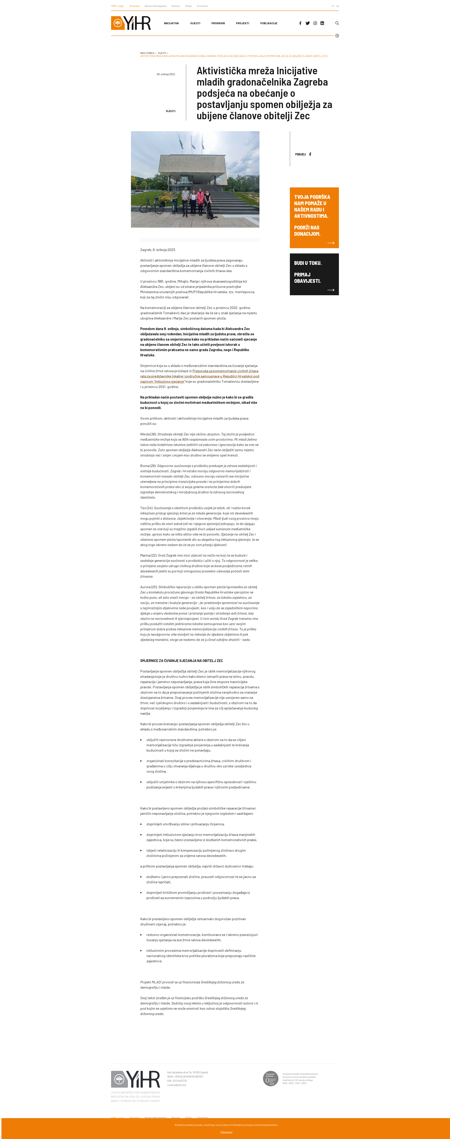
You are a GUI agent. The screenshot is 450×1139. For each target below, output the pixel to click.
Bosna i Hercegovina (155, 5)
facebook (300, 23)
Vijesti (195, 23)
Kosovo (176, 5)
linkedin (322, 23)
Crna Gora (202, 5)
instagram (315, 23)
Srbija (188, 5)
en (337, 5)
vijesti (162, 52)
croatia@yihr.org (176, 1084)
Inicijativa (171, 23)
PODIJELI (300, 154)
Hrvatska (135, 5)
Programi (218, 23)
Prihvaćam (226, 1132)
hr (333, 5)
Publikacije (269, 23)
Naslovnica (147, 52)
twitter (308, 23)
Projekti (242, 23)
